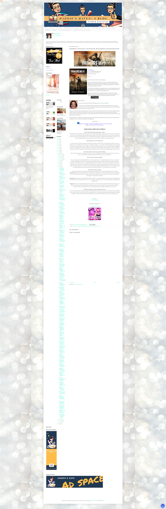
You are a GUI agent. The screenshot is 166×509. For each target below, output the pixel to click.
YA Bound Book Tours (94, 206)
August (60, 160)
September (61, 159)
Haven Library (59, 27)
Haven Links (51, 27)
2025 (59, 139)
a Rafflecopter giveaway (94, 200)
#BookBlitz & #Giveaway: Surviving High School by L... (62, 357)
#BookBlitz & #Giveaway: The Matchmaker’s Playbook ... (62, 379)
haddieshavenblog (88, 226)
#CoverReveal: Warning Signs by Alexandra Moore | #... (62, 403)
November (61, 156)
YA (91, 226)
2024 (59, 141)
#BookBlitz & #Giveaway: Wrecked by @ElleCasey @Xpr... (61, 329)
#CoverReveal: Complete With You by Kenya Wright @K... (62, 416)
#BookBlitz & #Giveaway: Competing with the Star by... (62, 284)
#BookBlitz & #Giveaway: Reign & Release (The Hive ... (61, 255)
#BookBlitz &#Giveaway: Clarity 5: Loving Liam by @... (62, 174)
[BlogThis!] (91, 224)
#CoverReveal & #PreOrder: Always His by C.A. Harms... (62, 339)
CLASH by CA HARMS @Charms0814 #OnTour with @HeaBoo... (62, 293)
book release (74, 226)
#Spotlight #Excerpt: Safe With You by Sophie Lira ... (62, 195)
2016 (59, 153)
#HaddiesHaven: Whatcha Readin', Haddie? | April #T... (62, 374)
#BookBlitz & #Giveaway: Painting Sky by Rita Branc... (62, 212)
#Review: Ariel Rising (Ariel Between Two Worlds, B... (61, 361)
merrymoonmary (94, 500)
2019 (59, 148)
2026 (59, 138)
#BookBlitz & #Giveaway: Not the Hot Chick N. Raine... (62, 178)
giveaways (78, 226)
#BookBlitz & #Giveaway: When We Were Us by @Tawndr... (62, 352)
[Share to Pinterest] (94, 224)
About (88, 27)
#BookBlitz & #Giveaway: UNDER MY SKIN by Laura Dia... (62, 303)
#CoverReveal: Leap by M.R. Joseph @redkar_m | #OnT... (61, 334)
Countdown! (54, 29)
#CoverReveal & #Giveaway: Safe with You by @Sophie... (62, 407)
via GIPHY (48, 95)
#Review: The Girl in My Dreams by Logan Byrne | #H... (62, 393)
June (60, 163)
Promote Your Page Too (49, 70)
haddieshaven (83, 226)
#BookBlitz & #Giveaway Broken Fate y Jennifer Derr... (62, 250)
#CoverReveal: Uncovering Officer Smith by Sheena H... (62, 311)
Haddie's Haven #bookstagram (65, 29)
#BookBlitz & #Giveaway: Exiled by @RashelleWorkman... (62, 384)
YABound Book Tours (96, 226)
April (60, 166)
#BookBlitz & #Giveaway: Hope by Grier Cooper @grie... (62, 204)
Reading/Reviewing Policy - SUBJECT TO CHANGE (74, 27)
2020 (59, 147)
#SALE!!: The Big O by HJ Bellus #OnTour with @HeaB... (62, 320)
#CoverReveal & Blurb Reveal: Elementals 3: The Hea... (62, 315)
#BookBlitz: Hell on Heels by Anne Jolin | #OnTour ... (62, 199)
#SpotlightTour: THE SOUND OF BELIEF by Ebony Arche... (62, 275)
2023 (59, 142)
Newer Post (72, 282)
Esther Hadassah (56, 33)
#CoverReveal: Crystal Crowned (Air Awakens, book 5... (62, 245)
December (61, 154)
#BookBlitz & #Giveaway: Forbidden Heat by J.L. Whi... (62, 365)
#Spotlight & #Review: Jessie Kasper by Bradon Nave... (62, 411)
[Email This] (89, 224)
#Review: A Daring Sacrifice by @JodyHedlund (62, 307)
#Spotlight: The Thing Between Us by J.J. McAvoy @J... (62, 222)
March (60, 418)
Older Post (118, 282)
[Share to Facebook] (93, 224)
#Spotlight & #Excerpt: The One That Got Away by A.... (62, 236)
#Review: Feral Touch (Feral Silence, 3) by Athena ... (61, 186)
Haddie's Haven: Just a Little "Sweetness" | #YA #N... (62, 182)
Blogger (102, 500)
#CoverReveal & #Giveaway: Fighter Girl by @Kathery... (62, 324)
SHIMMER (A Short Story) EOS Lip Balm (81, 29)
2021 (59, 145)
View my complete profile (56, 35)
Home (46, 27)
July (59, 162)
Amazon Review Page (96, 27)
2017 (59, 151)
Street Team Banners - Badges (109, 27)
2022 (59, 144)
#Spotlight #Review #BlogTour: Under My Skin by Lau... (62, 270)
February (60, 420)
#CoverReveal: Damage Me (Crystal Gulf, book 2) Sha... (62, 169)
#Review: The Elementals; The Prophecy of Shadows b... (62, 343)
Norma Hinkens (91, 70)
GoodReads (47, 29)
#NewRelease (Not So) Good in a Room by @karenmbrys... (62, 347)
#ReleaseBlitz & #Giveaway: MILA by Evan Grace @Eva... (62, 289)
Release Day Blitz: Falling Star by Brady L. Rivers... (62, 191)
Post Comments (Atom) (78, 284)
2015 (59, 423)
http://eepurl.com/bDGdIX (103, 103)
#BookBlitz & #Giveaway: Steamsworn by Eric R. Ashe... (62, 370)
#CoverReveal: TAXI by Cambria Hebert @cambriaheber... (62, 279)
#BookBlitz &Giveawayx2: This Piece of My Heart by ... (62, 298)
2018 (59, 150)
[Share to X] (92, 224)
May (60, 165)
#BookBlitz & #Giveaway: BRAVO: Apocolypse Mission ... (61, 217)
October (60, 157)
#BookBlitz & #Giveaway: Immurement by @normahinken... (62, 240)
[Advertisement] (94, 271)
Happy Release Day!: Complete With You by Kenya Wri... (62, 265)
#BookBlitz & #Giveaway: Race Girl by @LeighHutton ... (62, 398)
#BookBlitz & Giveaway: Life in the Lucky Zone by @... (62, 389)
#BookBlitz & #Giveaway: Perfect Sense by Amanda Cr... (62, 208)
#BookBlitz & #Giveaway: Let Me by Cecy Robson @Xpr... (62, 231)
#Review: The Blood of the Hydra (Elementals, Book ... (61, 260)
